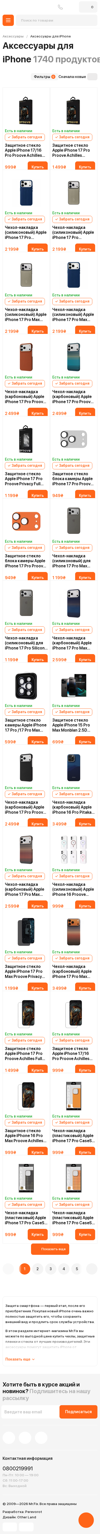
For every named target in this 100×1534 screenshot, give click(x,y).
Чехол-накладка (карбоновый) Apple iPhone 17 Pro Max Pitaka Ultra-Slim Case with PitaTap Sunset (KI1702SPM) (72, 971)
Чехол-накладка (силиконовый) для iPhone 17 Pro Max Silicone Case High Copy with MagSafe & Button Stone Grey (73, 561)
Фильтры (44, 77)
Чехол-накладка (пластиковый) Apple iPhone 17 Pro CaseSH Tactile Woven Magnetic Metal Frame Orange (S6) (73, 1135)
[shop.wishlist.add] (46, 91)
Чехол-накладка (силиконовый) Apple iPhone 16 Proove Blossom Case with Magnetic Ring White (73, 889)
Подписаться (78, 1411)
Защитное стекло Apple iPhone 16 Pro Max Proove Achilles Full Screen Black (24, 1135)
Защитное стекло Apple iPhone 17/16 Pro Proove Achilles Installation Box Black (25, 150)
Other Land (26, 1517)
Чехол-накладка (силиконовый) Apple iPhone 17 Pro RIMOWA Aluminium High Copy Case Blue (25, 232)
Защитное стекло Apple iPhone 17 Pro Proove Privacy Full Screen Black (24, 478)
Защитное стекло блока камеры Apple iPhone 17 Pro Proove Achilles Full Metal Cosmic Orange (25, 561)
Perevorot (33, 1512)
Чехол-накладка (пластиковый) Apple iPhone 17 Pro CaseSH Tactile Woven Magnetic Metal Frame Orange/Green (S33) (73, 1217)
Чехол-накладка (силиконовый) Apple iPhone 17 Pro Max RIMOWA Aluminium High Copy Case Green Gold (25, 314)
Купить (38, 167)
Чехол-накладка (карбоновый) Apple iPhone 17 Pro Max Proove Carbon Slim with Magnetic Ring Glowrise (24, 889)
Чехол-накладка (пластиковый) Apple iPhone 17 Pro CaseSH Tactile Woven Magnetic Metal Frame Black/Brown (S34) (26, 1217)
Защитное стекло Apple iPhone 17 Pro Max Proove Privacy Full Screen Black (24, 971)
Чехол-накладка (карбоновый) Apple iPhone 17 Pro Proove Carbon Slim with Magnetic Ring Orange (26, 396)
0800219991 (60, 7)
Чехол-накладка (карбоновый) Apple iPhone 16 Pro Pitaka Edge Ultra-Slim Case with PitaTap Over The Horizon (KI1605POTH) (73, 807)
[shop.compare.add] (40, 91)
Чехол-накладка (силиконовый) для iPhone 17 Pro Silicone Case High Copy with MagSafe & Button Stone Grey (26, 643)
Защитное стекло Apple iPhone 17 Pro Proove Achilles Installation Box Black (72, 150)
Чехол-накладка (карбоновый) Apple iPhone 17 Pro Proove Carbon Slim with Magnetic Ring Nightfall (72, 396)
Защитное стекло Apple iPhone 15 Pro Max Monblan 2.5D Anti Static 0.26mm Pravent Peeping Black (73, 725)
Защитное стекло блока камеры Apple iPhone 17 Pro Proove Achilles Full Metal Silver (72, 478)
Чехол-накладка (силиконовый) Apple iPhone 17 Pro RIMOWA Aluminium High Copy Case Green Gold (73, 232)
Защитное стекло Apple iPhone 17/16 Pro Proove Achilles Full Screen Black (70, 1053)
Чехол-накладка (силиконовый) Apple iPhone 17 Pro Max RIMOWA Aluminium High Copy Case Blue (73, 314)
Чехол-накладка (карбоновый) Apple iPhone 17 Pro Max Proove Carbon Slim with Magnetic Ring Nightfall (72, 643)
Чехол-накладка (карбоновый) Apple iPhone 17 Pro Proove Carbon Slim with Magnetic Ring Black (25, 807)
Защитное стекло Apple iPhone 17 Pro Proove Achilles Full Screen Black (24, 1053)
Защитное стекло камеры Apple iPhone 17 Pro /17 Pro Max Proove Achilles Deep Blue (25, 725)
